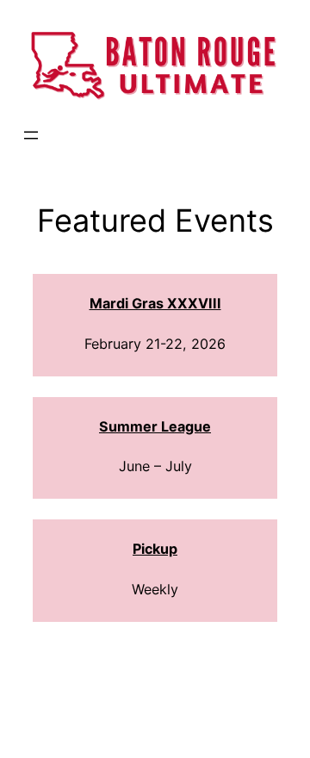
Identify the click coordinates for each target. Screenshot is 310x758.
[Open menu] (31, 135)
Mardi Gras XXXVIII (155, 303)
